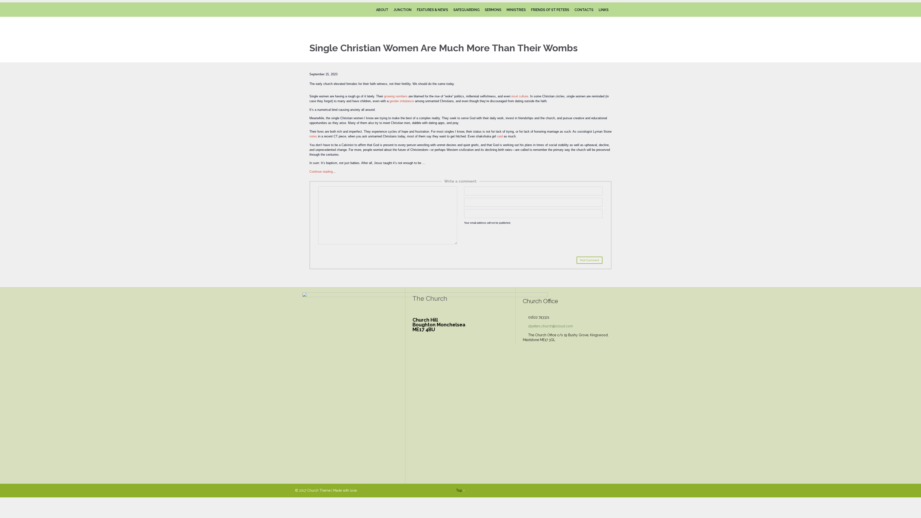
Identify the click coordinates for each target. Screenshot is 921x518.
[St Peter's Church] (322, 9)
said (500, 136)
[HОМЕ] (369, 10)
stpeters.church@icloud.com (548, 326)
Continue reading (321, 171)
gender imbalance (402, 101)
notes (313, 136)
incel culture (519, 96)
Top (459, 490)
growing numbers (395, 96)
